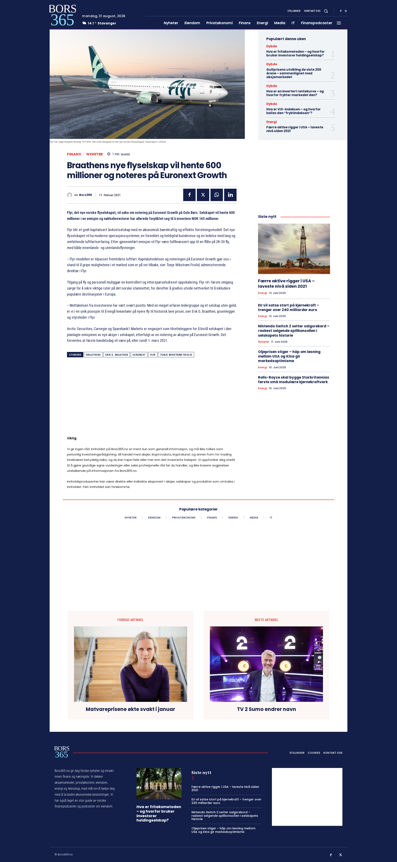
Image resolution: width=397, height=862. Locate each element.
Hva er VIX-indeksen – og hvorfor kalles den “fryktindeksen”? (293, 111)
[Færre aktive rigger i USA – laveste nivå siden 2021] (294, 249)
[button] (326, 11)
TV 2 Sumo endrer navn (266, 709)
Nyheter (94, 154)
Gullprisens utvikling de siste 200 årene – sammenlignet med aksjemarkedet (293, 73)
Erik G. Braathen (116, 354)
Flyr (152, 354)
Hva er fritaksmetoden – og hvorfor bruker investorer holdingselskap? (295, 53)
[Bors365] (70, 195)
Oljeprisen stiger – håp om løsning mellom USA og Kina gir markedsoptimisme (289, 356)
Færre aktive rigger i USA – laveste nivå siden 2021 (294, 129)
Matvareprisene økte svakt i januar (130, 709)
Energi (271, 121)
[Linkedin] (230, 195)
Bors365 (85, 195)
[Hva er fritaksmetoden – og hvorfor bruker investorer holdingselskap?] (159, 784)
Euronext (139, 354)
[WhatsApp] (216, 195)
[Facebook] (340, 11)
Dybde (271, 46)
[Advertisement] (152, 399)
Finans (74, 154)
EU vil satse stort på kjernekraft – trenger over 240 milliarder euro (288, 307)
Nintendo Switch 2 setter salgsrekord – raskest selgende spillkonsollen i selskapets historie (293, 331)
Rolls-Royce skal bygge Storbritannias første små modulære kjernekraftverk (293, 379)
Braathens (93, 354)
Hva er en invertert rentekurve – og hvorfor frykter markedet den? (295, 93)
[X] (345, 11)
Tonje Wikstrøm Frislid (176, 354)
